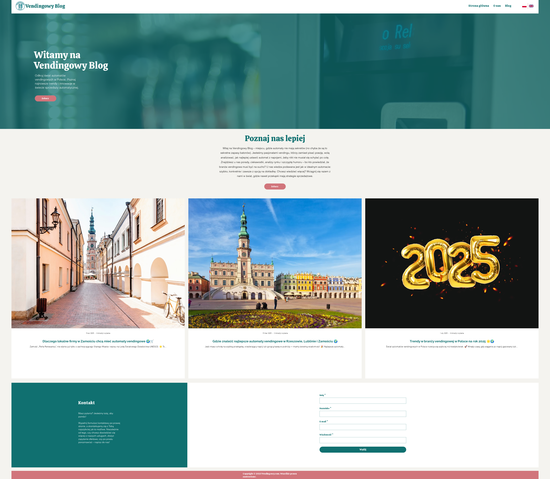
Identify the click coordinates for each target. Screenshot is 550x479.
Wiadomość (326, 434)
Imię (323, 395)
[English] (531, 6)
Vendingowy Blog (45, 6)
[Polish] (524, 6)
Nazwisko (325, 408)
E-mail (324, 421)
